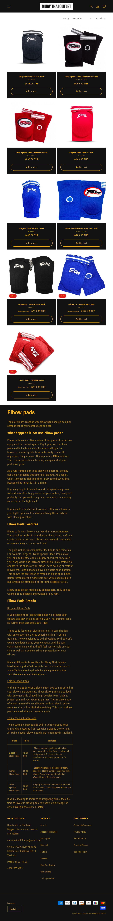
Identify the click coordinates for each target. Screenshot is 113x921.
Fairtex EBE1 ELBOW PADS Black (31, 304)
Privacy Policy (80, 832)
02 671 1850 (21, 862)
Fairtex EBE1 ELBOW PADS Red (31, 380)
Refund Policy (80, 838)
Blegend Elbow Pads (18, 608)
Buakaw (44, 858)
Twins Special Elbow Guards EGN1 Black (81, 77)
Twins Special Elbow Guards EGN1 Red (32, 153)
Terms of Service (81, 845)
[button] (9, 6)
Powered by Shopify (99, 913)
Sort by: (66, 18)
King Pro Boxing (47, 865)
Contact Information (83, 825)
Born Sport (45, 838)
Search (43, 825)
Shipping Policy (80, 852)
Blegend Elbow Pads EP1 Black (31, 77)
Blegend (44, 845)
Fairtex (43, 852)
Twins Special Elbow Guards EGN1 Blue (81, 228)
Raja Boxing (45, 872)
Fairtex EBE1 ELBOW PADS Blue (81, 304)
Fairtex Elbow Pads (18, 681)
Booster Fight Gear (48, 832)
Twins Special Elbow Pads (21, 718)
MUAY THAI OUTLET (85, 913)
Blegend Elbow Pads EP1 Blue (31, 228)
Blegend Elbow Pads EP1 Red (81, 153)
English (13, 909)
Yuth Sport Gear (47, 878)
